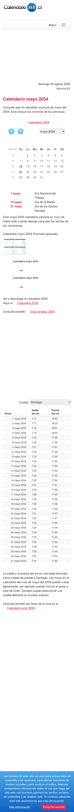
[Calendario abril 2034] (11, 131)
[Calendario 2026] (22, 7)
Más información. (20, 806)
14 (20, 166)
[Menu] (63, 25)
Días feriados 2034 (42, 311)
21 (20, 172)
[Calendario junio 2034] (20, 131)
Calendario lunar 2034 (21, 608)
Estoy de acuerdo (54, 806)
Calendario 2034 (38, 122)
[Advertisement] (37, 55)
